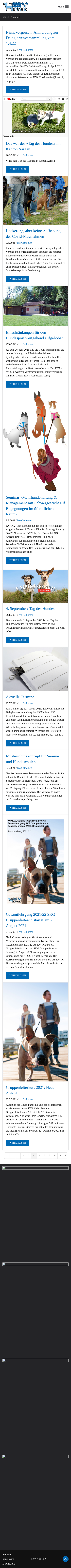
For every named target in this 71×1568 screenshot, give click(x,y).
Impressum (8, 1559)
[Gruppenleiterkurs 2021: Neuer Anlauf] (35, 1032)
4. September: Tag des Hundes (30, 608)
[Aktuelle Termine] (35, 669)
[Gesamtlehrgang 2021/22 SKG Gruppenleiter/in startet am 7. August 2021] (35, 862)
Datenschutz (8, 1563)
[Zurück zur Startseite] (15, 6)
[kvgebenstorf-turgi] (35, 306)
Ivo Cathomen (25, 49)
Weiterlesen (17, 89)
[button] (63, 6)
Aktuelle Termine (20, 697)
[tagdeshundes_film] (35, 117)
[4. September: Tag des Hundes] (35, 585)
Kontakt (6, 1554)
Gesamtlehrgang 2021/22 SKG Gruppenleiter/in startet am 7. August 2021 (30, 920)
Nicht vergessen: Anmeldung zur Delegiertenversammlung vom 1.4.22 (32, 38)
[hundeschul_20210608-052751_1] (35, 200)
